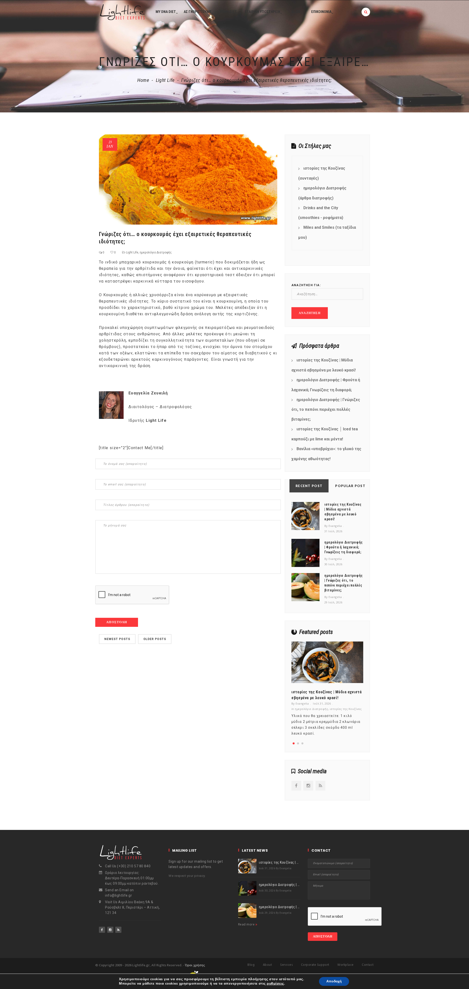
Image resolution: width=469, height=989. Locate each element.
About (267, 964)
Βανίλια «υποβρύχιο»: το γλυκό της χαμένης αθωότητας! (326, 453)
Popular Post (350, 486)
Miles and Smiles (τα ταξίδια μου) (327, 232)
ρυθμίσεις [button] (275, 983)
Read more (247, 924)
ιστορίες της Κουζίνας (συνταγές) (321, 173)
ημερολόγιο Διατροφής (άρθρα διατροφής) (322, 193)
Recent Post (309, 486)
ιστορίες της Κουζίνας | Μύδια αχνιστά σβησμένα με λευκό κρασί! (323, 365)
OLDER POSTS (154, 639)
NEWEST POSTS (117, 639)
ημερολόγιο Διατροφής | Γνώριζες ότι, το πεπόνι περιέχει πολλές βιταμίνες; (325, 409)
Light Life (165, 80)
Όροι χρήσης (195, 965)
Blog (251, 964)
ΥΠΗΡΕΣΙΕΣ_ (229, 12)
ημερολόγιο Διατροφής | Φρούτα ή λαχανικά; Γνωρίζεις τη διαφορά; (325, 385)
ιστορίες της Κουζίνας (346, 709)
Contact (368, 964)
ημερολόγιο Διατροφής (156, 252)
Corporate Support (315, 964)
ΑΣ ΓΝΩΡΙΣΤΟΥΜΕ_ (198, 12)
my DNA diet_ (167, 12)
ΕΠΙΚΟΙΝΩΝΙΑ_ (322, 12)
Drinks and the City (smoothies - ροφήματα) (320, 213)
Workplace (345, 964)
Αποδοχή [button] (334, 981)
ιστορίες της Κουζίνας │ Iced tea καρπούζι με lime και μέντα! (324, 434)
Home (143, 80)
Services (286, 964)
